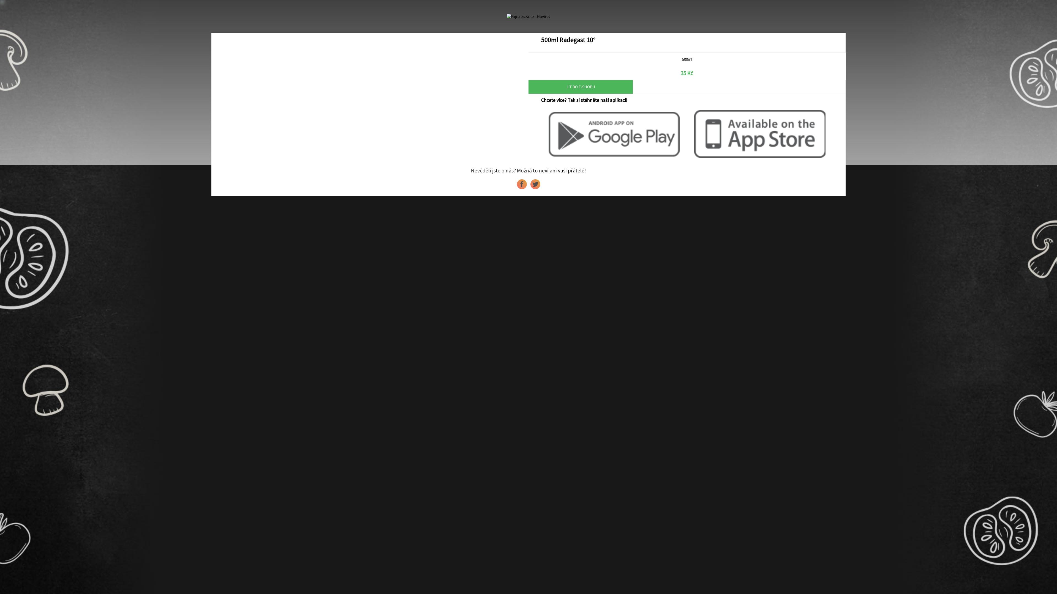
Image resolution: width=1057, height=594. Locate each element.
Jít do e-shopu (580, 86)
